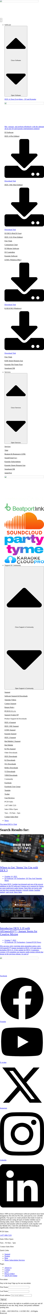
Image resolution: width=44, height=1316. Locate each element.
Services (7, 446)
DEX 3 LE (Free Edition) (14, 237)
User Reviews (10, 798)
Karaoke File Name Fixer (14, 364)
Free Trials (8, 241)
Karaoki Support (10, 734)
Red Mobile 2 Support (12, 741)
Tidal (6, 450)
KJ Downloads (10, 760)
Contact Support (10, 704)
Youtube (7, 790)
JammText (8, 473)
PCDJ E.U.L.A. (10, 711)
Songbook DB (10, 368)
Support (7, 692)
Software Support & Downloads (16, 696)
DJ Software (9, 132)
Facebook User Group (12, 787)
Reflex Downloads (11, 768)
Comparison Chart (11, 245)
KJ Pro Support (10, 749)
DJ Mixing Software (12, 248)
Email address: (5, 1295)
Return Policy (9, 707)
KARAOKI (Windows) (13, 308)
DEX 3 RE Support (12, 726)
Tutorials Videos (10, 700)
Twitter (7, 794)
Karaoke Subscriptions (13, 462)
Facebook (8, 783)
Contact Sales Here (11, 817)
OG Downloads (10, 764)
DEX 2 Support (10, 737)
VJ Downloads (10, 771)
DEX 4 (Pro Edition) (12, 136)
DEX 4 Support (10, 722)
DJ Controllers (10, 252)
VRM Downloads (11, 775)
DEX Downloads (11, 756)
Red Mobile (9, 745)
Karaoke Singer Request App (15, 465)
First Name (4, 1287)
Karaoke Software (11, 256)
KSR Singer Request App (14, 361)
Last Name (4, 1291)
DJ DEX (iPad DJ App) (13, 233)
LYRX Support (10, 730)
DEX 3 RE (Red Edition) (14, 185)
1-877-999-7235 (6, 1235)
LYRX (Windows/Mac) (13, 260)
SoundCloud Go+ (11, 458)
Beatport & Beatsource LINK (15, 454)
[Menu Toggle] (1, 20)
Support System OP (12, 715)
